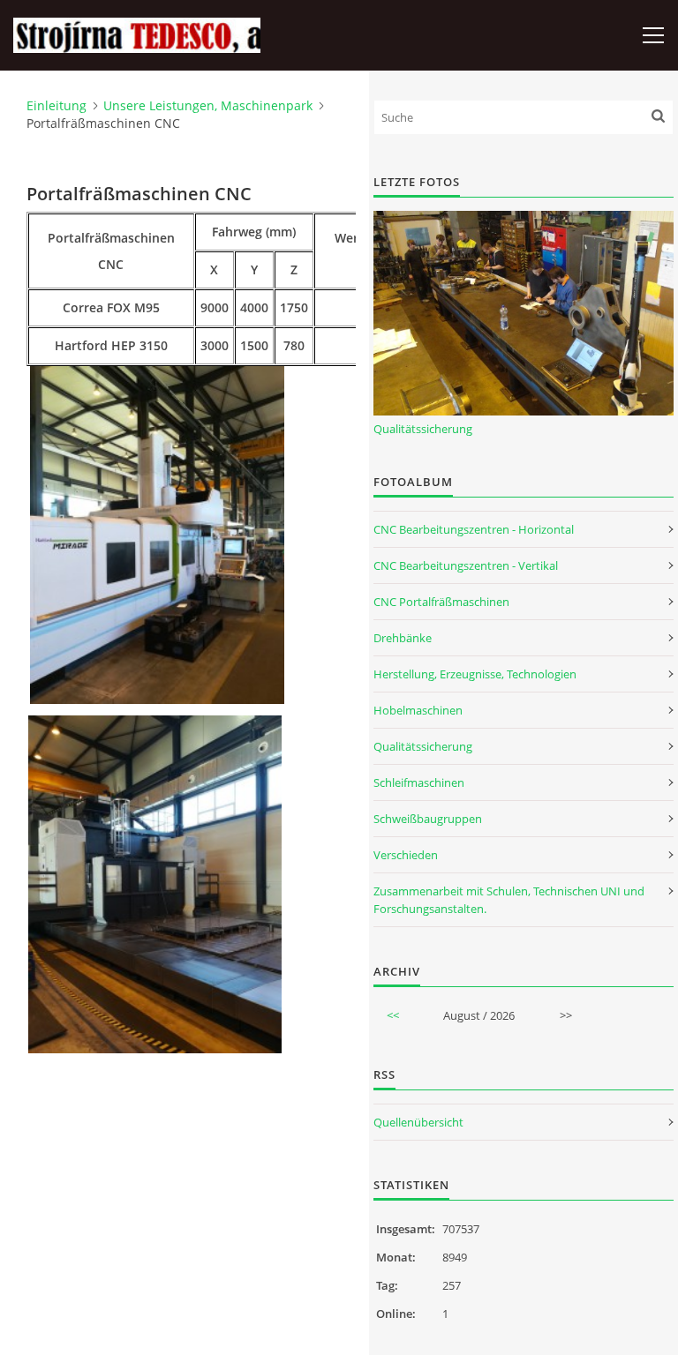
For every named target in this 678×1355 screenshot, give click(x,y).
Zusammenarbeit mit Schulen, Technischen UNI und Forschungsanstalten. (508, 900)
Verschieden (405, 855)
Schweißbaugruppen (427, 819)
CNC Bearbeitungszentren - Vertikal (465, 565)
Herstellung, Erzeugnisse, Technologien (474, 674)
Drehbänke (402, 638)
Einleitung (56, 105)
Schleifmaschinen (418, 782)
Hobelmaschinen (418, 710)
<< (393, 1015)
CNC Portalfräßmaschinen (441, 602)
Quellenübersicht (418, 1122)
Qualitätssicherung (422, 429)
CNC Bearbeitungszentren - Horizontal (473, 529)
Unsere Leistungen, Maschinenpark (208, 105)
